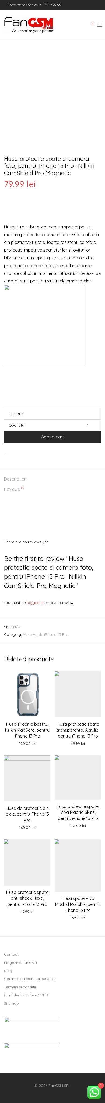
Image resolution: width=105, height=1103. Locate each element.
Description (15, 479)
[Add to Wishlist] (6, 452)
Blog (8, 970)
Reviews (13, 489)
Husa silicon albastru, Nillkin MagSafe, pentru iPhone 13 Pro (27, 730)
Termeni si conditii (20, 987)
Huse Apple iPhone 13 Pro (45, 634)
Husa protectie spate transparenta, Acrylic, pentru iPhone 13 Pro (78, 730)
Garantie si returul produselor (30, 978)
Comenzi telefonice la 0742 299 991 (34, 5)
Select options (27, 828)
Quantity (16, 425)
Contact (11, 954)
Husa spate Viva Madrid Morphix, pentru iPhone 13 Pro (78, 904)
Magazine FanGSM (20, 962)
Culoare (16, 413)
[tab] (52, 479)
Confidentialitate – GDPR (26, 995)
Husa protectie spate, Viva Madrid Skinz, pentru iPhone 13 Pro (77, 812)
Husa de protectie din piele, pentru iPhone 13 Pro (27, 814)
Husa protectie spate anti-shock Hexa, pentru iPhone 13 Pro (27, 898)
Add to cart (52, 437)
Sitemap (11, 1003)
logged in (35, 602)
